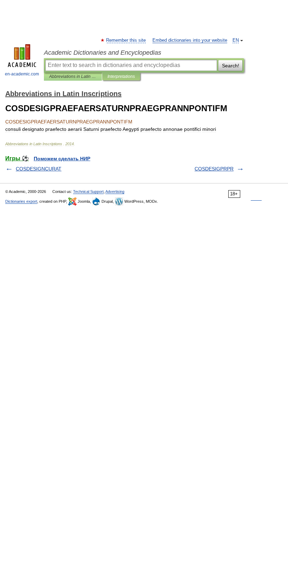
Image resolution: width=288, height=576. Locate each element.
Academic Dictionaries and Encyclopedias (102, 52)
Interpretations (121, 76)
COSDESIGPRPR (214, 169)
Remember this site (126, 40)
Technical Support (88, 191)
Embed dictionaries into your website (189, 40)
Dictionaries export (21, 201)
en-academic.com (22, 74)
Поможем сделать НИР (62, 158)
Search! (230, 65)
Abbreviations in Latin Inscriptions (73, 76)
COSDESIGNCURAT (38, 169)
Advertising (114, 191)
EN (236, 40)
